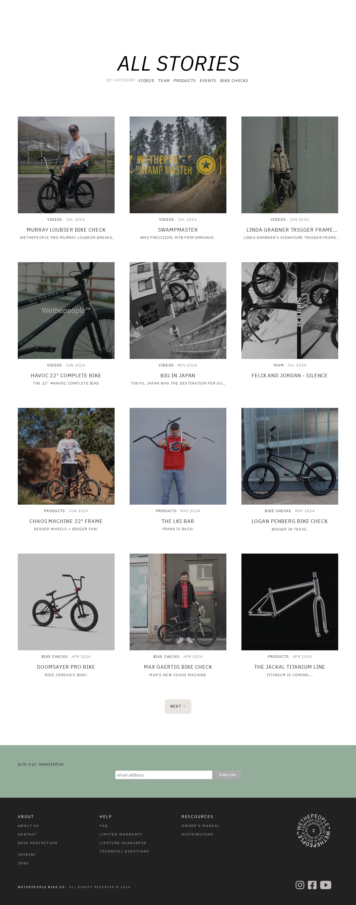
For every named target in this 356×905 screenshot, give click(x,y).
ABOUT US (28, 826)
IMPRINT (27, 854)
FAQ (104, 826)
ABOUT (26, 816)
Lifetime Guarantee (123, 843)
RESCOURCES (198, 816)
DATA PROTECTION (37, 843)
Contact (27, 834)
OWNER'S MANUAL (201, 826)
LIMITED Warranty (121, 834)
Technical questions (124, 851)
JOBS (23, 863)
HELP (106, 816)
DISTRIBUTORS (198, 834)
